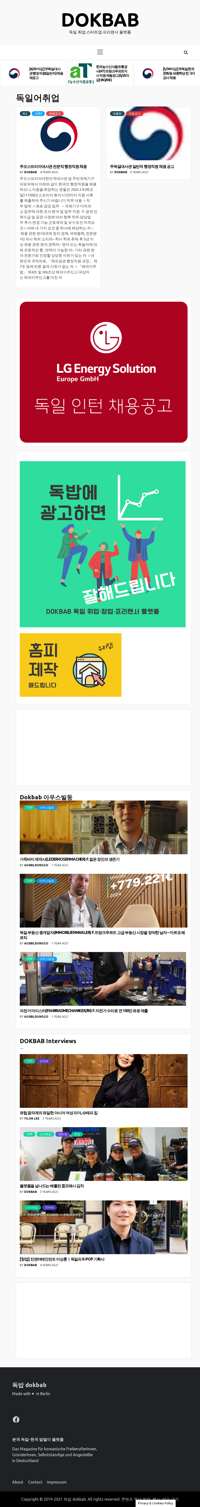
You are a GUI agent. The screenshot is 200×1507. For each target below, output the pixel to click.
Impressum (57, 1482)
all (25, 113)
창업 (77, 1134)
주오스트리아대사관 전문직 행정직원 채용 (53, 166)
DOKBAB (31, 172)
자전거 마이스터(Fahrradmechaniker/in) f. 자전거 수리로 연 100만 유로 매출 (84, 1010)
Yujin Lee (32, 1118)
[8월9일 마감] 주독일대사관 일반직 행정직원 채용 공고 (179, 73)
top (29, 807)
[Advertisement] (104, 747)
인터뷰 (44, 1061)
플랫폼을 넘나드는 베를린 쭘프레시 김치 (52, 1186)
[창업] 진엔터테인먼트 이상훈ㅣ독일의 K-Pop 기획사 (62, 1259)
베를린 (117, 113)
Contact (35, 1482)
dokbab (100, 19)
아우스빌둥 (47, 807)
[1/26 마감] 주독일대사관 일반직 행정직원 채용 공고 (45, 73)
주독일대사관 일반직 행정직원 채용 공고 (142, 166)
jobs (38, 113)
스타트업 (45, 1134)
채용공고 (55, 113)
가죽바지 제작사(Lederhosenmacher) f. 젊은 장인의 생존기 (70, 859)
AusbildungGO (36, 865)
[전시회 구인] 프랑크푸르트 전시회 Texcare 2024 (111, 73)
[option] (33, 73)
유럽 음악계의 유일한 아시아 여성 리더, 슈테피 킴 (58, 1113)
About (17, 1482)
